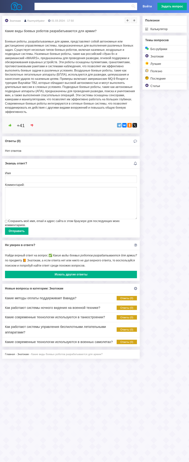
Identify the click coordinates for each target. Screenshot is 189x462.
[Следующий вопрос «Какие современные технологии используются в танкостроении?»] (134, 20)
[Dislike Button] (30, 125)
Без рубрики (158, 49)
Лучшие (155, 63)
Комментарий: (14, 184)
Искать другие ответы (71, 274)
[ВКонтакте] (124, 125)
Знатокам (157, 56)
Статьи (155, 86)
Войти (147, 6)
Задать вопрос (172, 6)
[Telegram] (119, 125)
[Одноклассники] (129, 125)
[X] (135, 125)
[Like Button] (8, 125)
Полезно (156, 71)
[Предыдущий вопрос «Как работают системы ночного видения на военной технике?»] (127, 20)
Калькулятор (159, 29)
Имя (8, 173)
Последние (158, 78)
